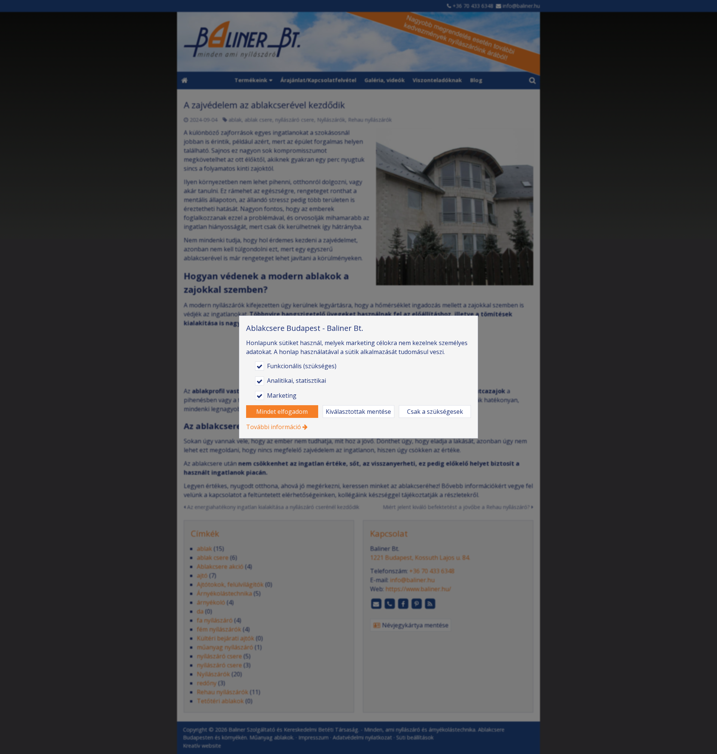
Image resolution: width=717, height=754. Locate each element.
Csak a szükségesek (435, 411)
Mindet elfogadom (282, 411)
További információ (273, 427)
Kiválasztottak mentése (358, 411)
